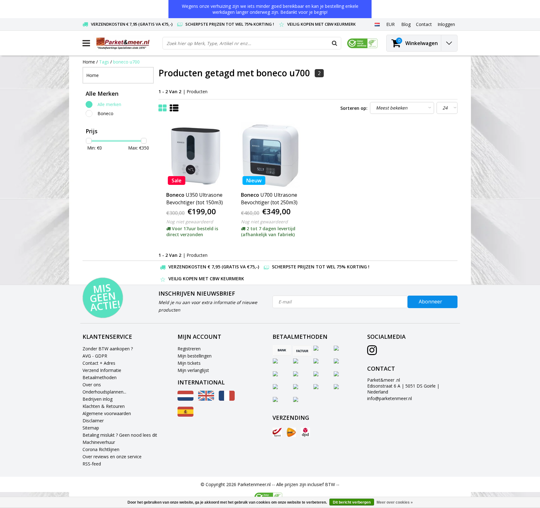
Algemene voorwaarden (106, 413)
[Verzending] (277, 432)
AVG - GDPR (94, 356)
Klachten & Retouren (103, 406)
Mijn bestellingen (195, 356)
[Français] (227, 399)
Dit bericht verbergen (352, 502)
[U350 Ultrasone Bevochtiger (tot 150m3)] (196, 155)
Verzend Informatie (101, 370)
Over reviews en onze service (112, 457)
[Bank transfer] (281, 350)
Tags (104, 62)
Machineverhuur (98, 442)
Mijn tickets (189, 363)
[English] (206, 399)
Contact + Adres (98, 363)
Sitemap (90, 428)
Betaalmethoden (99, 377)
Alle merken (109, 104)
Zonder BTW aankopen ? (107, 349)
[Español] (185, 415)
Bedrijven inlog (97, 399)
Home (88, 62)
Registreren (189, 349)
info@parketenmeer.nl (389, 398)
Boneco (105, 113)
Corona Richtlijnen (100, 449)
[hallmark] (362, 43)
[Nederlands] (377, 24)
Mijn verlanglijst (193, 370)
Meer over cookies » (395, 502)
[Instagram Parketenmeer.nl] (372, 352)
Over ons (91, 385)
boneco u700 (126, 62)
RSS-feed (91, 464)
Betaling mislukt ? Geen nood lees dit (119, 435)
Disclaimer (93, 421)
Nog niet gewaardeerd (189, 222)
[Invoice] (302, 350)
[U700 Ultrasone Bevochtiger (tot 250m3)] (270, 155)
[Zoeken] (334, 43)
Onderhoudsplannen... (104, 392)
